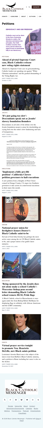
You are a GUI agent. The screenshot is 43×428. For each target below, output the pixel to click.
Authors (32, 16)
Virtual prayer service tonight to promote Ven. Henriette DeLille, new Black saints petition (19, 348)
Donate (4, 16)
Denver (4, 224)
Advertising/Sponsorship (15, 408)
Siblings (7, 411)
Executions (6, 168)
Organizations (35, 411)
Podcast (26, 411)
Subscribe (14, 16)
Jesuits (5, 112)
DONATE (36, 7)
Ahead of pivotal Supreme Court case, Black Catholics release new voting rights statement (18, 62)
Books (36, 408)
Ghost (38, 418)
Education (6, 280)
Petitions (5, 56)
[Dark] (27, 7)
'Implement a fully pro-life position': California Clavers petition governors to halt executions (20, 174)
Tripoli (22, 420)
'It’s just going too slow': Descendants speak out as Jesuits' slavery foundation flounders (19, 118)
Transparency (16, 411)
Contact (32, 406)
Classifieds (22, 413)
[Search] (29, 7)
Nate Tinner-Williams (10, 78)
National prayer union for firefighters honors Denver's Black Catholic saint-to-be (16, 230)
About (23, 16)
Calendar (29, 408)
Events (4, 342)
